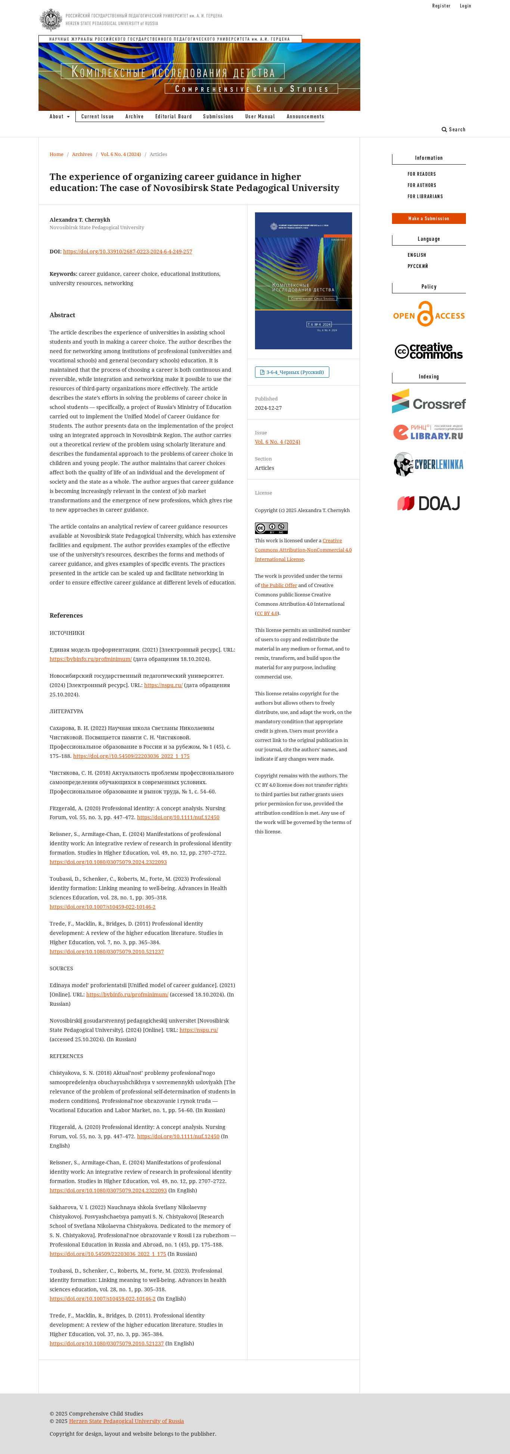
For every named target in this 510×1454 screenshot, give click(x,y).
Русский (418, 266)
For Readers (422, 174)
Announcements (305, 116)
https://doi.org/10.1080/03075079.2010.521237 (107, 951)
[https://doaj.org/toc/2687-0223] (429, 516)
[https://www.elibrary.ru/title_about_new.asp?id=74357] (429, 440)
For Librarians (426, 196)
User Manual (260, 116)
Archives (82, 154)
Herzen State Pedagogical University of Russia (126, 1421)
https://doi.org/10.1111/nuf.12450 (178, 817)
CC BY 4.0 (267, 613)
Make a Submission (429, 218)
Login (466, 6)
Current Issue (97, 116)
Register (441, 6)
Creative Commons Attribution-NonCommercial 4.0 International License (303, 549)
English (417, 255)
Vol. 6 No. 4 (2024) (121, 154)
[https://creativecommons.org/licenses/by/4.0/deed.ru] (429, 363)
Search (456, 129)
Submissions (218, 116)
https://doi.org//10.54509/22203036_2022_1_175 (131, 755)
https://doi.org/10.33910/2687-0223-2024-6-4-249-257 (127, 251)
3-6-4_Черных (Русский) (294, 372)
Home (56, 154)
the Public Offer (279, 585)
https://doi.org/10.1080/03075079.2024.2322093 (108, 861)
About (57, 116)
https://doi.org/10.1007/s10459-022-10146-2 (103, 906)
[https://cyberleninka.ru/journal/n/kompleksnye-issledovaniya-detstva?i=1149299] (429, 477)
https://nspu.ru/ (163, 685)
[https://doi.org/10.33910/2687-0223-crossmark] (429, 412)
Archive (134, 116)
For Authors (422, 185)
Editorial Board (173, 116)
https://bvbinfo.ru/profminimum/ (91, 658)
